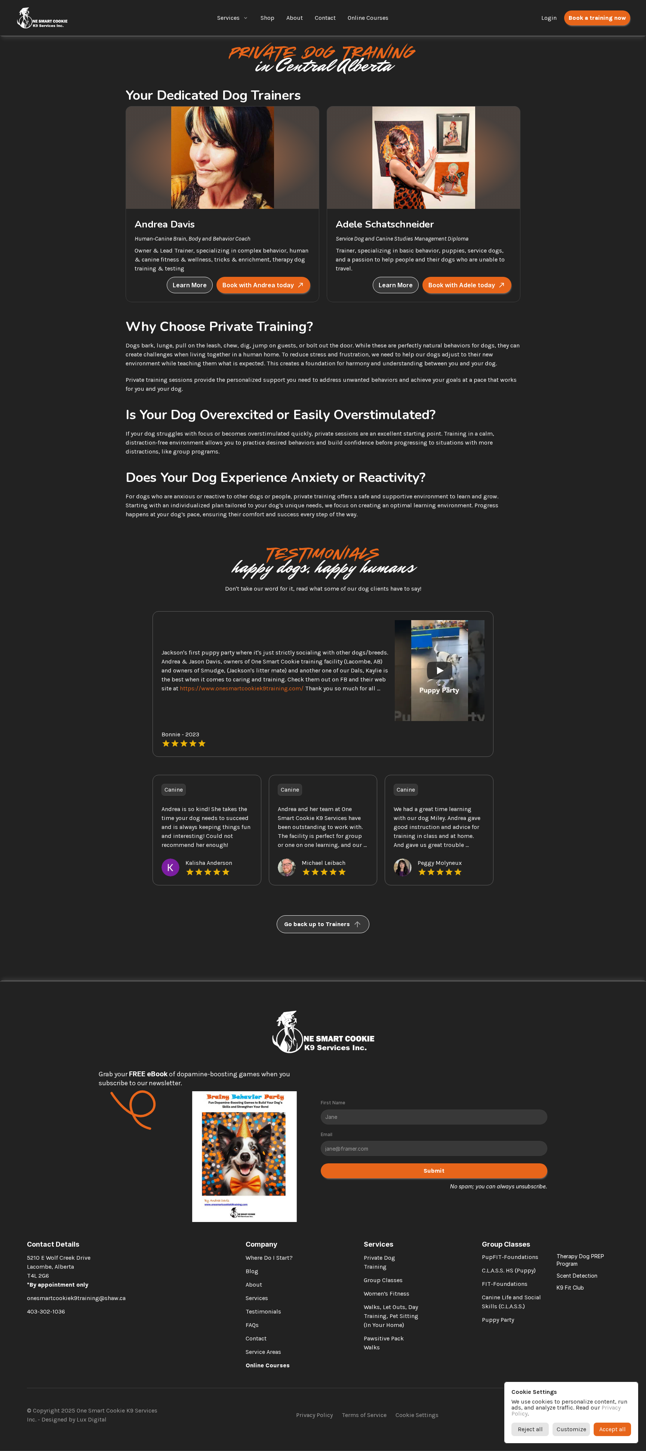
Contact (256, 1338)
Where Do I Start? (269, 1257)
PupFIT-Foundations (510, 1256)
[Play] (439, 671)
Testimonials (263, 1311)
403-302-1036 (46, 1311)
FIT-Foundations (504, 1283)
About (254, 1284)
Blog (252, 1271)
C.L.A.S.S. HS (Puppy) (509, 1270)
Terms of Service (364, 1414)
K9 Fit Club (570, 1287)
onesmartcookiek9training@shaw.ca (76, 1298)
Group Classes (383, 1280)
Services (228, 17)
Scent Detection (577, 1275)
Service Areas (263, 1351)
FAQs (252, 1324)
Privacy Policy (314, 1414)
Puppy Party (498, 1319)
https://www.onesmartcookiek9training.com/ (242, 688)
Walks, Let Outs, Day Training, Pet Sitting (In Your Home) (392, 1315)
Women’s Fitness (386, 1293)
